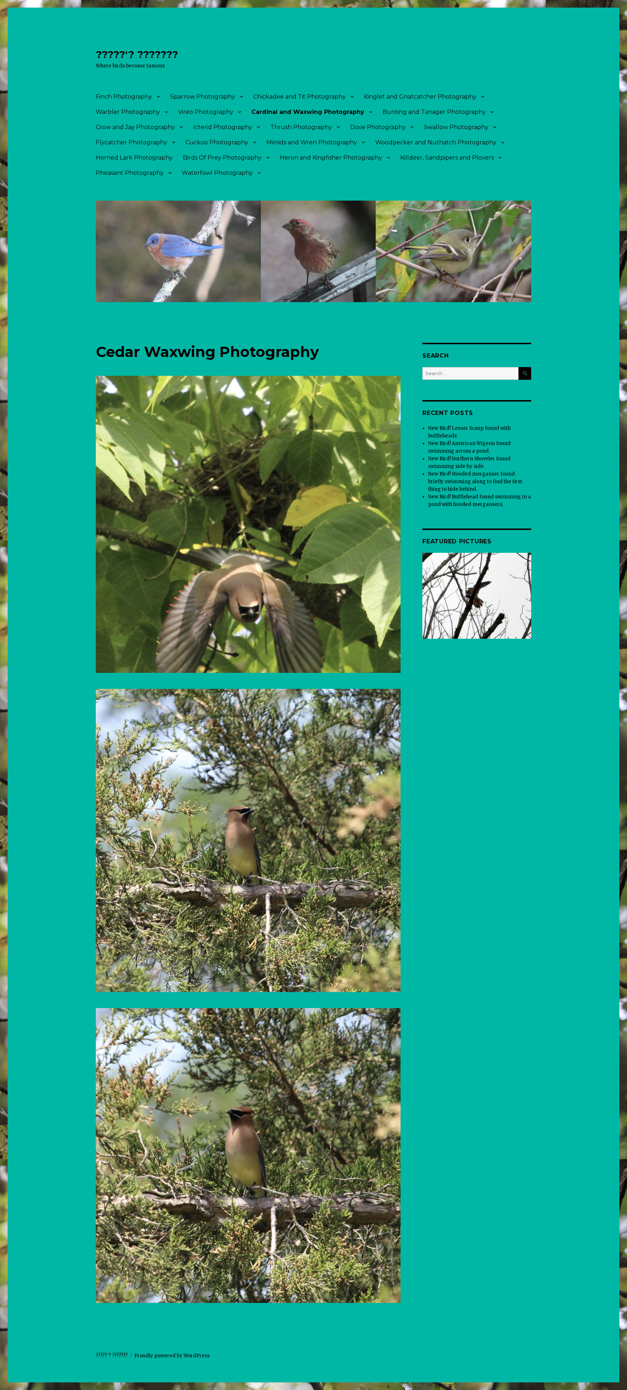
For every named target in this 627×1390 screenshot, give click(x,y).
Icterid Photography (222, 127)
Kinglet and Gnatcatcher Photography (420, 96)
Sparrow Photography (202, 96)
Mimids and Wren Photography (311, 142)
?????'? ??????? (137, 54)
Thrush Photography (301, 127)
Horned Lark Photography (134, 157)
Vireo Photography (205, 111)
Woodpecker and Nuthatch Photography (435, 142)
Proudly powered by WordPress (172, 1356)
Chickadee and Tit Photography (299, 96)
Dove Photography (378, 127)
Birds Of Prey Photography (222, 157)
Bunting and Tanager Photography (434, 111)
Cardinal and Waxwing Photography (307, 111)
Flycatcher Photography (131, 142)
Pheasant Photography (130, 172)
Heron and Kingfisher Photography (331, 157)
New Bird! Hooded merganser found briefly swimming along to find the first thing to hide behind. (475, 481)
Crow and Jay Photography (135, 127)
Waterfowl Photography (217, 172)
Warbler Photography (128, 111)
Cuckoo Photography (216, 142)
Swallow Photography (456, 127)
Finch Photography (124, 96)
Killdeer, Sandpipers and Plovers (447, 157)
